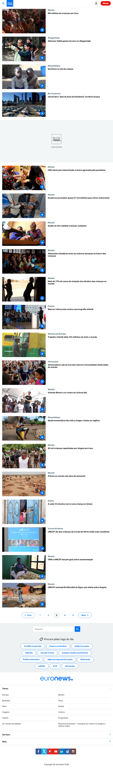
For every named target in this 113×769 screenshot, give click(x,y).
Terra (60, 700)
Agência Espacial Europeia (59, 659)
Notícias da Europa (57, 334)
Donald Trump (47, 653)
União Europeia (82, 646)
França (51, 306)
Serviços (6, 734)
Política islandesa (31, 659)
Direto (106, 3)
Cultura (61, 712)
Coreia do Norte (55, 528)
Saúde (61, 706)
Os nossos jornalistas (11, 723)
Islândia (29, 653)
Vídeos (5, 718)
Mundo (51, 10)
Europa (5, 694)
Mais (4, 741)
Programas (63, 718)
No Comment (54, 93)
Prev (29, 615)
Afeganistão (54, 38)
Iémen (51, 501)
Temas (5, 688)
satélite (41, 666)
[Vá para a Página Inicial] (10, 3)
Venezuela (53, 361)
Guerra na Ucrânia (58, 646)
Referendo (85, 659)
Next (83, 615)
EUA (55, 666)
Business (6, 700)
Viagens (5, 712)
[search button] (77, 629)
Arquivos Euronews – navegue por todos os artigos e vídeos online (81, 724)
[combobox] (56, 629)
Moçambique (54, 66)
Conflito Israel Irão (32, 646)
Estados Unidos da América (75, 653)
